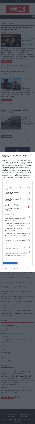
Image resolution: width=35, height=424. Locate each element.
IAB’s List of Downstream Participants (19, 179)
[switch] (28, 187)
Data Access (17, 268)
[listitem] (17, 184)
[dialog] (17, 212)
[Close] (31, 155)
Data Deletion (8, 268)
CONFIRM (10, 263)
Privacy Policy (26, 268)
